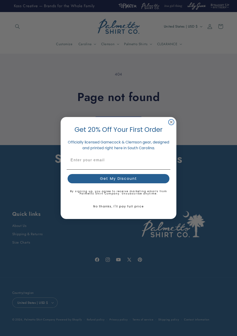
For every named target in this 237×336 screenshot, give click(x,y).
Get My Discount (118, 178)
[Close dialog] (171, 122)
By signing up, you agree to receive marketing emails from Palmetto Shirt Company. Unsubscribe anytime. (118, 192)
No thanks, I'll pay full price (118, 206)
